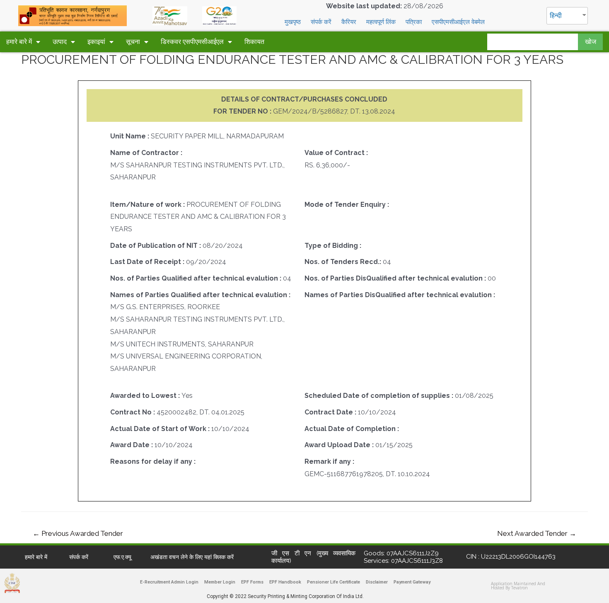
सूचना (133, 42)
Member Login (219, 582)
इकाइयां (96, 42)
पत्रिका (414, 22)
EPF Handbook (285, 582)
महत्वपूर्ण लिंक (381, 22)
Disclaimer (377, 582)
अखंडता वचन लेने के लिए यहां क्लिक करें (192, 557)
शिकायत (254, 42)
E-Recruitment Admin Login (169, 582)
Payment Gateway (412, 582)
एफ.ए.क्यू (122, 557)
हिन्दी (556, 15)
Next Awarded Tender (536, 533)
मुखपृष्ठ (293, 22)
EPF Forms (252, 582)
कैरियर (348, 22)
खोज (590, 42)
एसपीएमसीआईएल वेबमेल (458, 22)
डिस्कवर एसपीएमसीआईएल (192, 42)
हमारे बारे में (19, 42)
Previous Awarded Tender (78, 533)
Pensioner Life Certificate (333, 582)
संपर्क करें (321, 22)
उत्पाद (60, 42)
